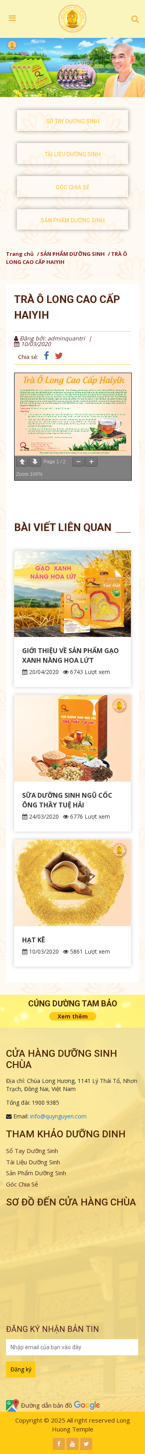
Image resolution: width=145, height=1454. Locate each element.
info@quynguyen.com (58, 1116)
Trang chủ (20, 253)
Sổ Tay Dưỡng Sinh (32, 1151)
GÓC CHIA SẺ (72, 187)
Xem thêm (73, 1016)
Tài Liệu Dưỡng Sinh (33, 1162)
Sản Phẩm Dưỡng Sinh (36, 1173)
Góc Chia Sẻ (22, 1184)
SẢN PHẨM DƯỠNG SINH (73, 220)
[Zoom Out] (78, 462)
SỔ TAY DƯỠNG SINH (72, 121)
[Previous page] (22, 462)
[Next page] (35, 462)
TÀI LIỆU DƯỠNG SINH (73, 154)
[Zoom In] (91, 462)
